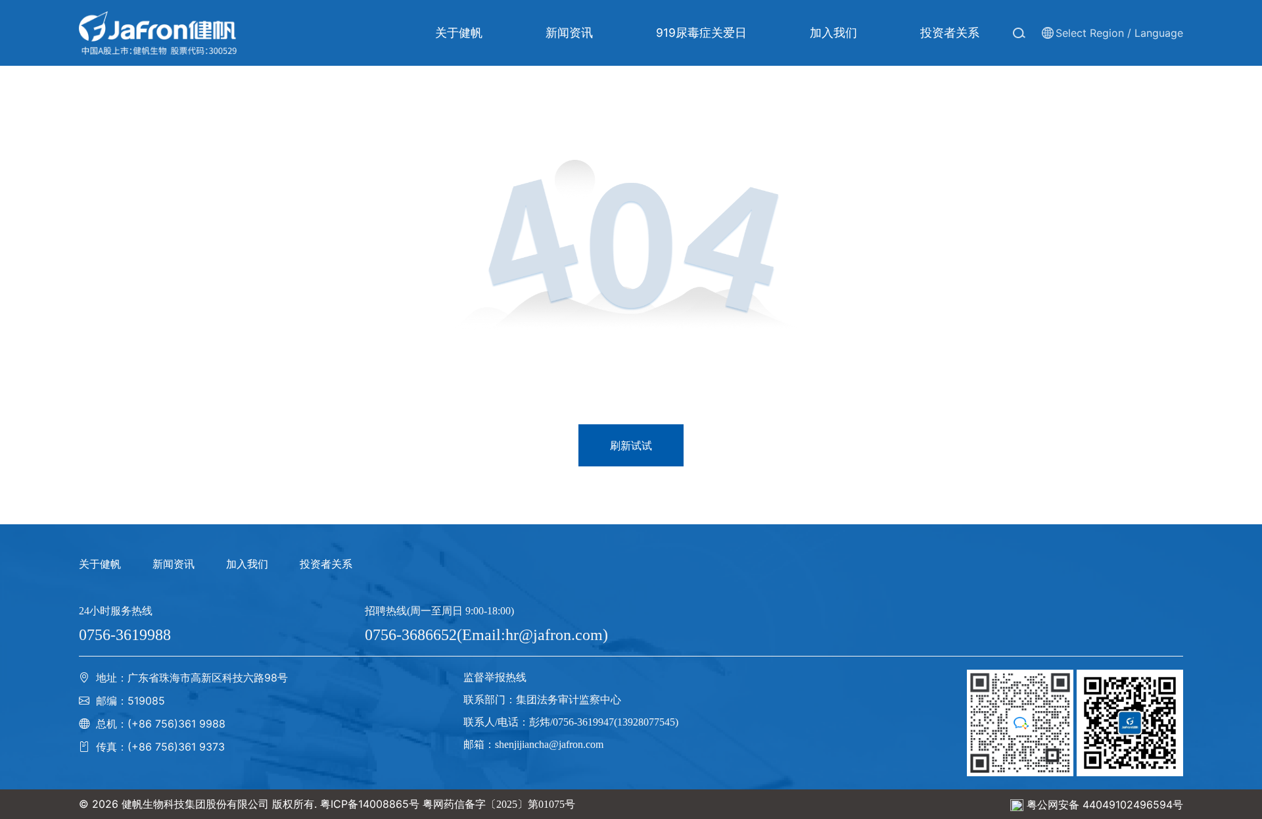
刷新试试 (631, 445)
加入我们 (247, 563)
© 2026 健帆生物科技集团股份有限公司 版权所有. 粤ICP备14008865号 (249, 803)
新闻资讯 (173, 563)
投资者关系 (326, 563)
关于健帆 (100, 563)
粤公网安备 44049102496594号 (1105, 804)
